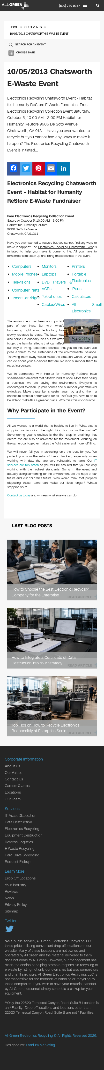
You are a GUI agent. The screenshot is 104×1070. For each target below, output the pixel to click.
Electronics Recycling (22, 828)
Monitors (49, 266)
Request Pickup (17, 861)
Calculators (81, 296)
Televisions (21, 282)
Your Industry (15, 885)
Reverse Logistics (19, 842)
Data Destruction (18, 822)
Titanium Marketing (40, 1045)
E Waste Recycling (20, 848)
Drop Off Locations (20, 878)
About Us (12, 766)
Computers (21, 266)
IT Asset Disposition (21, 815)
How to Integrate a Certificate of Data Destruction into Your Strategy (44, 660)
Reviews (11, 891)
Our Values (13, 772)
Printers (78, 266)
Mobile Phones (24, 274)
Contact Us (14, 779)
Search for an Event (30, 44)
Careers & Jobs (17, 785)
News (9, 898)
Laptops (49, 274)
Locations (13, 792)
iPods (77, 289)
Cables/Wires (53, 304)
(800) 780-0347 (69, 6)
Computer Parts (25, 290)
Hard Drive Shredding (22, 855)
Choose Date (25, 52)
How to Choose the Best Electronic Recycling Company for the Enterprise (50, 592)
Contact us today (18, 495)
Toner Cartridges (26, 298)
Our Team (13, 799)
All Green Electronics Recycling (29, 1035)
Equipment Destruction (24, 835)
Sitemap (11, 911)
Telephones (52, 296)
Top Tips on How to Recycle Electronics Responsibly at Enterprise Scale (46, 728)
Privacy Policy (16, 904)
